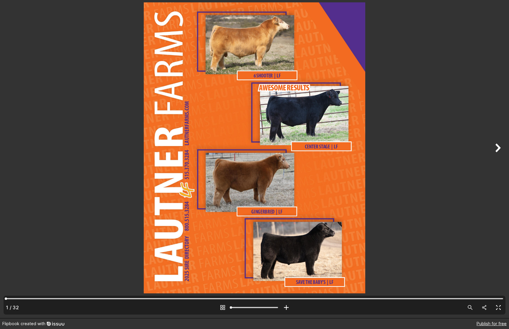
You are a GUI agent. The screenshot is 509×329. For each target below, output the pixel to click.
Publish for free (492, 323)
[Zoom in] (286, 307)
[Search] (470, 307)
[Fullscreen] (498, 307)
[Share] (484, 307)
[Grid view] (223, 307)
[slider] (254, 307)
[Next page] (497, 159)
